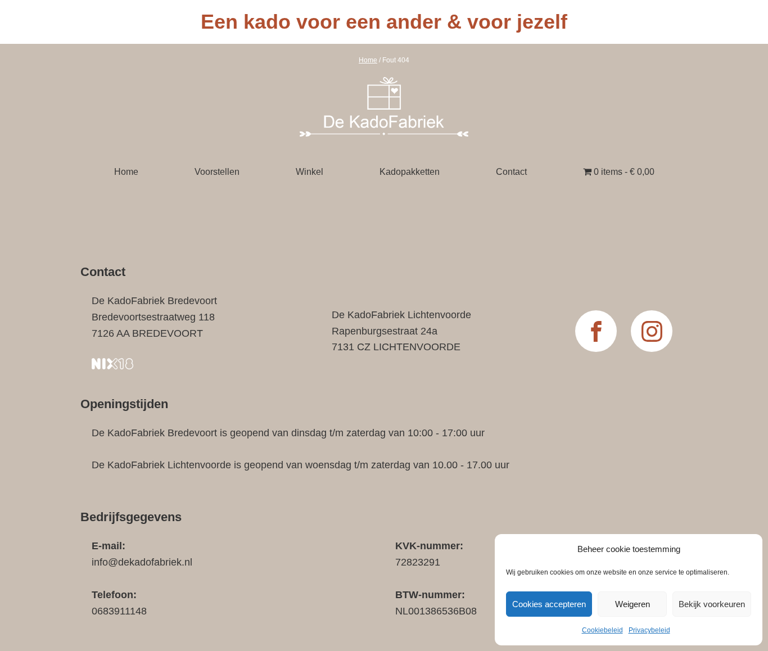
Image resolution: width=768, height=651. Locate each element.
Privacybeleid (649, 630)
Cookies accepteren (549, 604)
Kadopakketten (410, 172)
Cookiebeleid (602, 630)
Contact (511, 172)
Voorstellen (217, 172)
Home (368, 60)
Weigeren (632, 604)
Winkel (309, 172)
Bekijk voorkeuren (712, 604)
